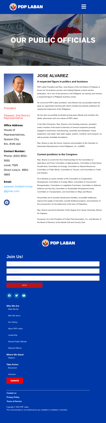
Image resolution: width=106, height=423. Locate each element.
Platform (11, 358)
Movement (12, 368)
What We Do (13, 309)
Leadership (12, 335)
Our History (12, 322)
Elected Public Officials (17, 341)
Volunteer (12, 374)
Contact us (11, 393)
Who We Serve (14, 316)
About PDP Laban (15, 329)
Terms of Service (14, 401)
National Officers (15, 348)
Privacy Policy (13, 397)
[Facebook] (7, 202)
